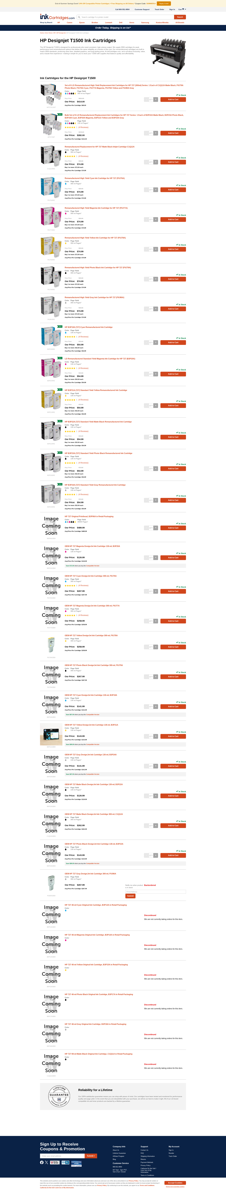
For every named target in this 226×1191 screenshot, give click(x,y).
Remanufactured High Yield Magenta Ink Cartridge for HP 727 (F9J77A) (96, 208)
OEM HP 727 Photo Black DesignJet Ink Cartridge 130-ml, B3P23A (94, 844)
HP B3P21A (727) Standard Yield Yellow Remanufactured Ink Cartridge (96, 390)
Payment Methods (147, 1162)
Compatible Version (92, 566)
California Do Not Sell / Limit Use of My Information (148, 1170)
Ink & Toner (49, 33)
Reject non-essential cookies (175, 1186)
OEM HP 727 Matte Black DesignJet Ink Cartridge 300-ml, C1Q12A (94, 814)
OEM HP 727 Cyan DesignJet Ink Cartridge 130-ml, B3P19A (91, 695)
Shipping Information (148, 1156)
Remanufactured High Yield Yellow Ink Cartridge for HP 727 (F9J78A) (95, 238)
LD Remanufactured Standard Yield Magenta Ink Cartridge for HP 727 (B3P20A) (100, 359)
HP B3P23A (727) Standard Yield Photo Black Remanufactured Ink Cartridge (98, 453)
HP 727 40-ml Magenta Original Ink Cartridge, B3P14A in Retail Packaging (97, 935)
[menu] (113, 22)
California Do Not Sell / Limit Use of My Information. (57, 1188)
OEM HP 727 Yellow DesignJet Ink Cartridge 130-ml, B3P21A (91, 725)
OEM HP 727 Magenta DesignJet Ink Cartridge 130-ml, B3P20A (92, 546)
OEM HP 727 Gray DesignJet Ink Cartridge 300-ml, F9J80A (90, 874)
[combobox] (131, 17)
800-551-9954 (124, 9)
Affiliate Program (118, 1156)
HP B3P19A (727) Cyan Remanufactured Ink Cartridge (89, 327)
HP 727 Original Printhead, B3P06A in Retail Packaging (89, 516)
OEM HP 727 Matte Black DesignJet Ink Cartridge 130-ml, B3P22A (94, 784)
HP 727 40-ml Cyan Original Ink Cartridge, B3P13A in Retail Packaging (96, 905)
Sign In (172, 9)
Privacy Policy (146, 1165)
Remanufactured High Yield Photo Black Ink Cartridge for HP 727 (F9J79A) (98, 268)
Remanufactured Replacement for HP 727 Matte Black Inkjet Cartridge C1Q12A (100, 147)
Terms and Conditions (147, 1185)
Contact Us (144, 1150)
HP (54, 33)
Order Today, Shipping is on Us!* (113, 27)
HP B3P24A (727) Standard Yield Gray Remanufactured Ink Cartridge (95, 485)
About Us (116, 1150)
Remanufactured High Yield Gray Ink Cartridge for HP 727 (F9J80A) (94, 297)
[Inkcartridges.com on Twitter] (46, 1164)
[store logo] (57, 17)
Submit (130, 896)
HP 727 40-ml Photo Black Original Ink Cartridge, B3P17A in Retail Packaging (99, 994)
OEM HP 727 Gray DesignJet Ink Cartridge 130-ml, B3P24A (91, 755)
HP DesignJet (61, 33)
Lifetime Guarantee (119, 1153)
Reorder (171, 1153)
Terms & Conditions (147, 1175)
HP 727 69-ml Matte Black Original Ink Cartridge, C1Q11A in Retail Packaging (98, 1054)
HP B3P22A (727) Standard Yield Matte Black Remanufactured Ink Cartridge (98, 422)
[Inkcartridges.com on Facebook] (42, 1164)
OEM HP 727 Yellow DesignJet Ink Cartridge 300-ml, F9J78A (91, 635)
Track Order (159, 9)
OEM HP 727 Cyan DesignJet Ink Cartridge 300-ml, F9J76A (91, 576)
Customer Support (142, 9)
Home (42, 33)
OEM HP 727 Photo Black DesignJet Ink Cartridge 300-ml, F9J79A (94, 665)
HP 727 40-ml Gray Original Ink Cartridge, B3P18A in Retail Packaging (95, 1024)
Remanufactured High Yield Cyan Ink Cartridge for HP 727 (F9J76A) (95, 178)
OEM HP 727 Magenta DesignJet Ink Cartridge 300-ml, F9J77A (92, 606)
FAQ (142, 1153)
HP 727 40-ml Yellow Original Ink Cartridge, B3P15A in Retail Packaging (96, 965)
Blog (114, 1159)
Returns (143, 1159)
